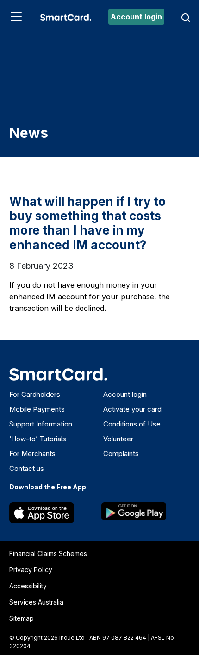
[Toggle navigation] (16, 17)
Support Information (40, 424)
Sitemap (21, 618)
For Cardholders (34, 394)
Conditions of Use (132, 424)
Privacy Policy (30, 570)
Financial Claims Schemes (48, 553)
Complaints (121, 453)
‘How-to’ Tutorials (37, 438)
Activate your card (132, 409)
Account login (136, 16)
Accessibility (28, 586)
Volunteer (118, 438)
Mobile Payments (37, 409)
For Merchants (32, 453)
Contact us (26, 468)
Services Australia (36, 602)
